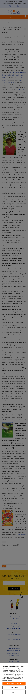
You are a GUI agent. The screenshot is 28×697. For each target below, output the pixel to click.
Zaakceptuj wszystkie (14, 683)
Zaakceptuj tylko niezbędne (14, 692)
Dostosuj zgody (14, 687)
